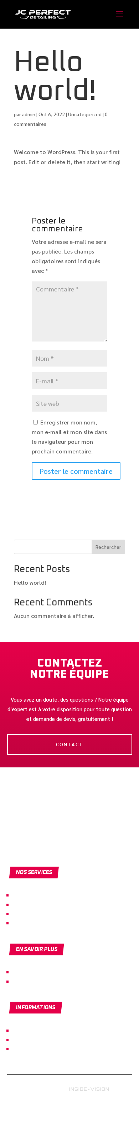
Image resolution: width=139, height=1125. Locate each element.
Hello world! (30, 582)
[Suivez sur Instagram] (76, 1110)
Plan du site (28, 1048)
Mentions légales (35, 1030)
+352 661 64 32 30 (37, 981)
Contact (69, 744)
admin (28, 114)
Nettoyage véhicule (38, 895)
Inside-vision (89, 1089)
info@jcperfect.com (39, 972)
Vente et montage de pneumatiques (60, 923)
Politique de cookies (39, 1039)
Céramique (27, 904)
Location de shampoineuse (48, 913)
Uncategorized (85, 114)
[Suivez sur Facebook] (60, 1110)
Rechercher (108, 547)
